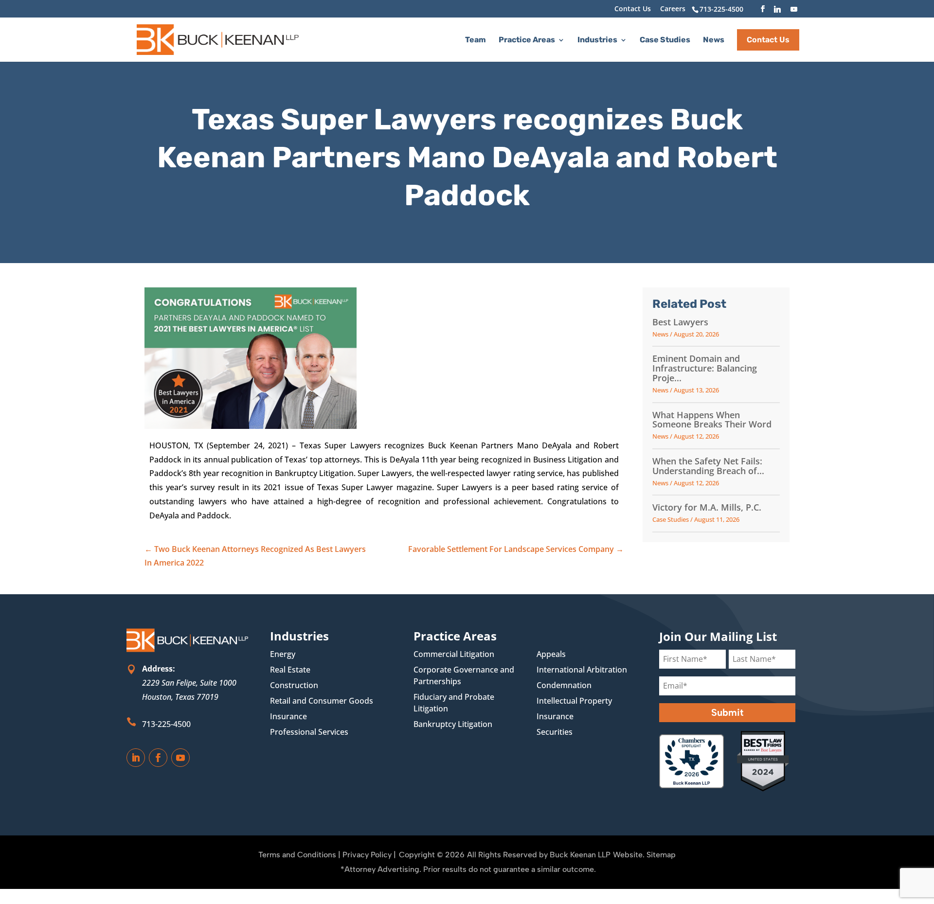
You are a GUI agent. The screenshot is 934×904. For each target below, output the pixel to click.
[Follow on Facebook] (158, 757)
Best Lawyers (680, 322)
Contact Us (632, 9)
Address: (158, 668)
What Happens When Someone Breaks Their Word (712, 420)
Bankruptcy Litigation (452, 724)
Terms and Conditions (297, 854)
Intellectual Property (574, 700)
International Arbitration (582, 669)
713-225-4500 (166, 724)
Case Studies (665, 40)
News (713, 40)
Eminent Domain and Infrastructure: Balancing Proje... (704, 368)
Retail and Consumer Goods (321, 700)
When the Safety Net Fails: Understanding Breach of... (708, 466)
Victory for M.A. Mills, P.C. (706, 508)
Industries (597, 40)
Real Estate (290, 669)
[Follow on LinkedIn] (135, 757)
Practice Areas (527, 40)
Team (475, 40)
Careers (672, 9)
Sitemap (661, 854)
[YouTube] (793, 9)
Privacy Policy (367, 854)
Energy (282, 654)
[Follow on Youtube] (180, 757)
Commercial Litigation (453, 654)
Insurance (288, 716)
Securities (555, 732)
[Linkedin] (777, 9)
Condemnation (564, 685)
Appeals (551, 654)
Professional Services (309, 732)
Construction (294, 685)
